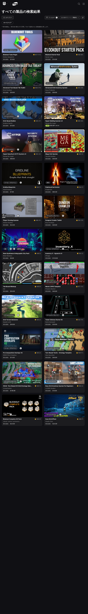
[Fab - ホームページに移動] (15, 4)
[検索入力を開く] (79, 4)
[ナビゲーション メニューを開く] (83, 4)
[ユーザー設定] (83, 17)
